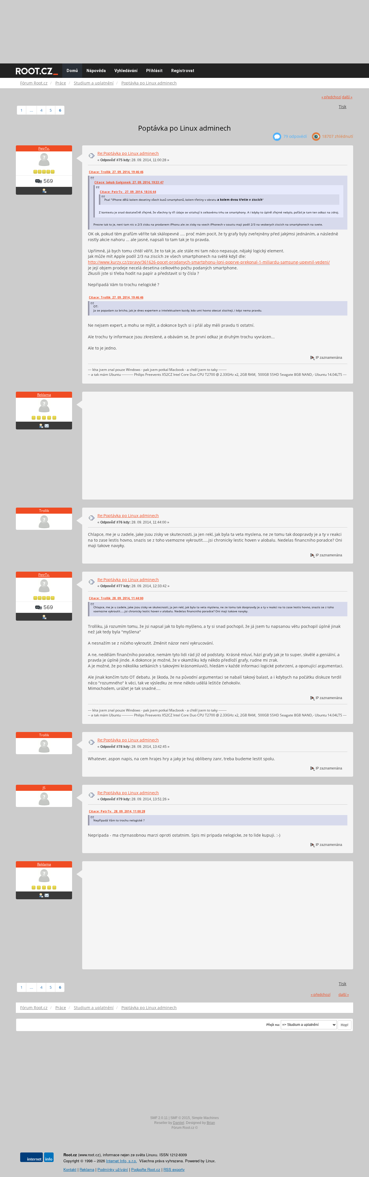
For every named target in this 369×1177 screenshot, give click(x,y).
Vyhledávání (126, 70)
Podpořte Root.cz (145, 1169)
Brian (211, 1123)
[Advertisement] (184, 29)
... (31, 110)
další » (347, 97)
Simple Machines (205, 1118)
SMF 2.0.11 (159, 1118)
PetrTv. (44, 148)
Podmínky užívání (112, 1169)
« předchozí (331, 97)
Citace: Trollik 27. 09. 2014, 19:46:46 (116, 172)
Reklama (44, 394)
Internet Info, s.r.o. (121, 1160)
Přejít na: (273, 1024)
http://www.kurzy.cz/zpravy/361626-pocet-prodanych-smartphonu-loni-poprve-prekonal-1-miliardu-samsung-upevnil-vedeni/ (209, 262)
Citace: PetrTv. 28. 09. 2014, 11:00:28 (117, 811)
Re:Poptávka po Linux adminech (128, 153)
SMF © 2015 (180, 1118)
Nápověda (96, 70)
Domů (72, 70)
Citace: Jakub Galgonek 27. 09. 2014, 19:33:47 (128, 182)
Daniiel (178, 1123)
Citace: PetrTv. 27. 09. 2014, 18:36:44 (128, 192)
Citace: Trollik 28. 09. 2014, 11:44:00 (116, 598)
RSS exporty (174, 1169)
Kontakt (69, 1169)
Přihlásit (154, 70)
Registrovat (182, 70)
